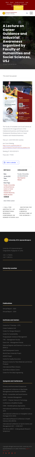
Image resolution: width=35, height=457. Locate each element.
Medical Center (15, 6)
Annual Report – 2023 (9, 309)
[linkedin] (6, 453)
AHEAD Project (7, 356)
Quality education (8, 194)
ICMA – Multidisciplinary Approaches (14, 406)
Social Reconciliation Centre (11, 370)
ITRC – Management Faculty (11, 340)
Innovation (9, 4)
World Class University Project (12, 353)
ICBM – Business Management (12, 397)
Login (27, 2)
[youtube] (12, 453)
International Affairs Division (11, 367)
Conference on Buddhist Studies (12, 403)
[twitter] (9, 453)
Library (22, 6)
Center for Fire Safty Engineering (13, 372)
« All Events (6, 22)
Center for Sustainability (10, 334)
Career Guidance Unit (9, 328)
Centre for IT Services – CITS (11, 325)
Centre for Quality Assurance (12, 359)
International (17, 4)
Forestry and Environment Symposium (14, 386)
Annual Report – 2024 (9, 311)
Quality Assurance (19, 2)
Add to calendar (11, 162)
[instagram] (15, 453)
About (7, 2)
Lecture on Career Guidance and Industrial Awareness (9, 191)
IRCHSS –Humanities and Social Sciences (15, 394)
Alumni (11, 2)
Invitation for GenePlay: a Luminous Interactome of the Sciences (25, 211)
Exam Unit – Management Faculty (13, 342)
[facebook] (3, 453)
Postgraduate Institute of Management (15, 337)
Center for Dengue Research (11, 331)
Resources (24, 4)
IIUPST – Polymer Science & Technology (15, 400)
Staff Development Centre (11, 350)
